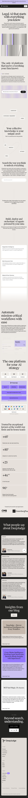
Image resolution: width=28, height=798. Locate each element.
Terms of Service (5, 788)
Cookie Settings (22, 788)
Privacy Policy (14, 788)
